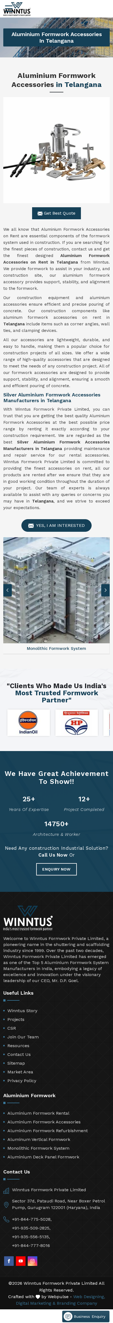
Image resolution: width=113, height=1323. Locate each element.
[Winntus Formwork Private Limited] (17, 9)
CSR (11, 1028)
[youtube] (21, 1261)
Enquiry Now (56, 869)
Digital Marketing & (35, 1303)
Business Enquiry (88, 1316)
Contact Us (19, 1054)
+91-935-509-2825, (31, 1228)
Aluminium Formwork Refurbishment (47, 1130)
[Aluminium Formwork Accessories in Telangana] (56, 150)
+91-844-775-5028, (32, 1219)
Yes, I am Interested (60, 525)
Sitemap (16, 1063)
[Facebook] (9, 1261)
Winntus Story (22, 1010)
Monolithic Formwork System (38, 1148)
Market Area (20, 1071)
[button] (105, 590)
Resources (18, 1045)
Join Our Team (23, 1036)
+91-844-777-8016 (31, 1245)
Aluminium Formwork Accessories (44, 1122)
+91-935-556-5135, (31, 1236)
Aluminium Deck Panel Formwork (43, 1157)
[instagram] (32, 1261)
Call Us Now (53, 855)
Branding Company (77, 1303)
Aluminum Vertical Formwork (38, 1139)
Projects (15, 1019)
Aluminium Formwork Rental (38, 1113)
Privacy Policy (21, 1080)
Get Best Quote (59, 213)
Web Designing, (89, 1296)
